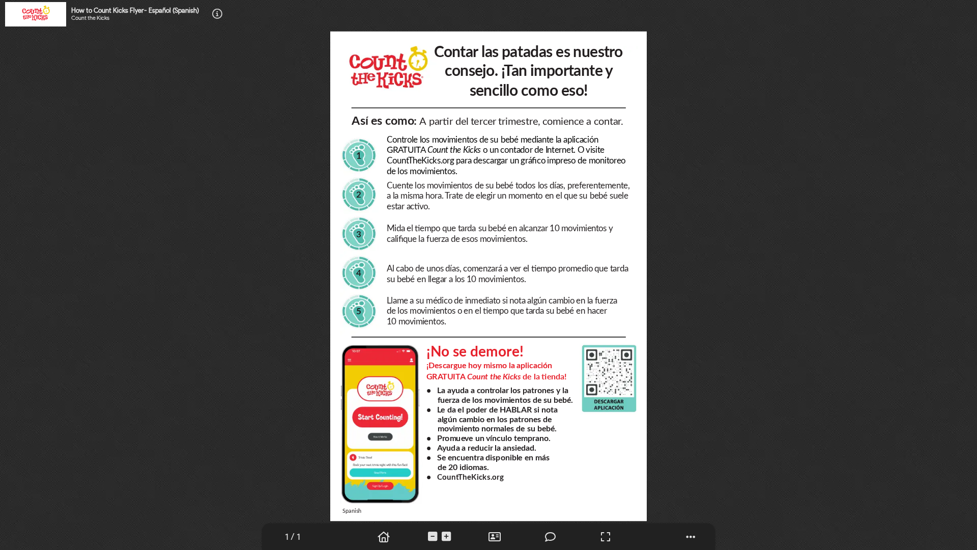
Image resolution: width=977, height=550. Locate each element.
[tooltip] (292, 537)
